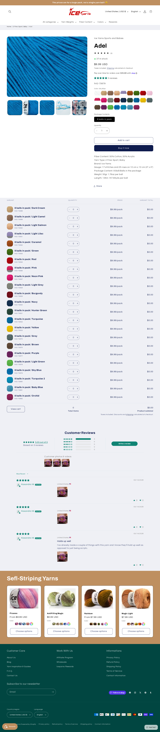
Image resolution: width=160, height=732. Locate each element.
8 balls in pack (104, 119)
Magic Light (127, 613)
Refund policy (57, 724)
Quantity (97, 125)
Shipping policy (86, 724)
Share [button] (99, 186)
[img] (22, 480)
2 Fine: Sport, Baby (20, 26)
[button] (10, 12)
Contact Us (12, 675)
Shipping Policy (113, 667)
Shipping (110, 68)
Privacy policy (44, 724)
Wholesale (62, 662)
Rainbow (88, 613)
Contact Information (116, 675)
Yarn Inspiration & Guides (19, 667)
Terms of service (71, 724)
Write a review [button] (125, 444)
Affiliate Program (65, 658)
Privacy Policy (113, 658)
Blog (9, 662)
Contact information (102, 724)
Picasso (13, 613)
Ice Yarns (16, 724)
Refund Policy (113, 662)
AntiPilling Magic (55, 613)
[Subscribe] (53, 692)
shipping (129, 414)
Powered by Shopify (28, 724)
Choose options (24, 631)
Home (9, 26)
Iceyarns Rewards (65, 667)
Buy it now (123, 148)
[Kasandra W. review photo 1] (62, 492)
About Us (11, 658)
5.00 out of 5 (41, 442)
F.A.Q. (10, 671)
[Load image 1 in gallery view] (15, 107)
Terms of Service (114, 671)
